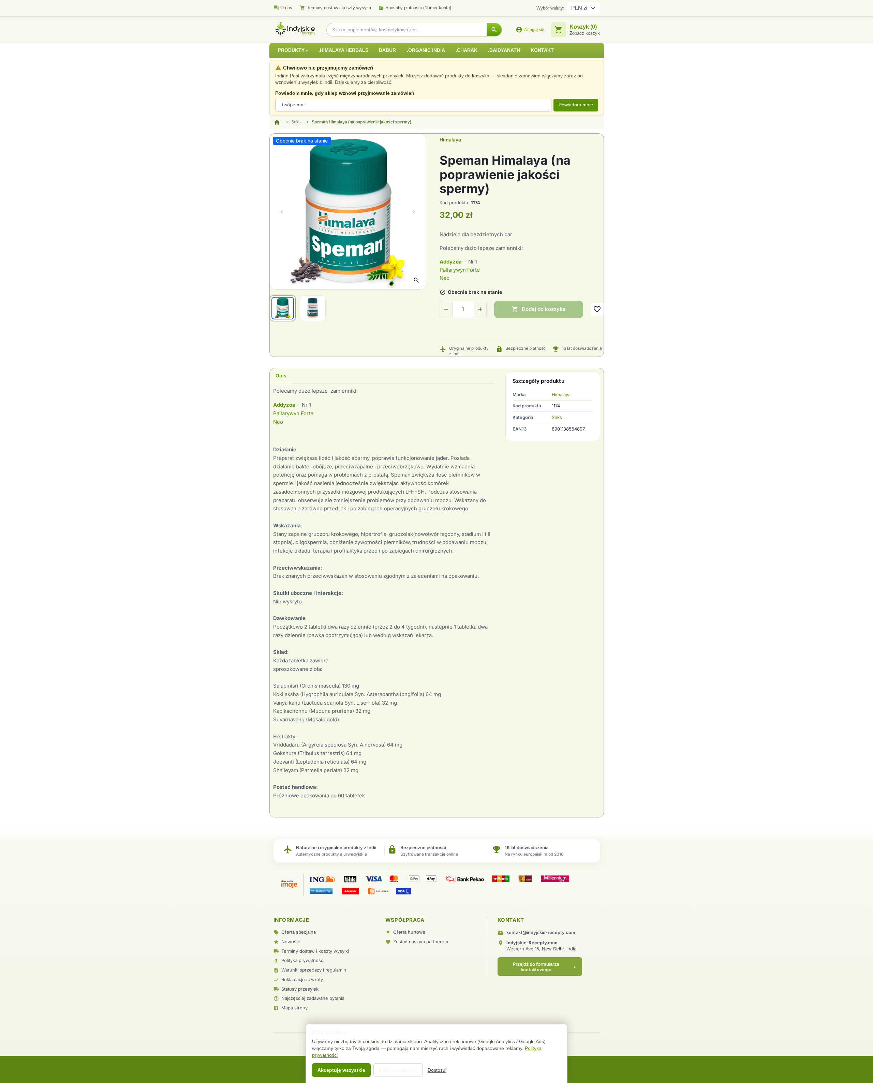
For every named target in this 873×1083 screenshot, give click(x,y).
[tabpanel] (382, 597)
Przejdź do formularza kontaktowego (545, 966)
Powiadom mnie (576, 104)
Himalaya (450, 139)
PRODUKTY (292, 50)
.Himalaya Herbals (343, 50)
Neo (445, 278)
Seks (557, 417)
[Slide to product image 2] (313, 308)
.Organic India (426, 50)
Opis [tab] (281, 375)
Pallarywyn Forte (460, 270)
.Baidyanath (504, 50)
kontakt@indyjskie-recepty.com (540, 932)
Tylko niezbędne (398, 1070)
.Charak (466, 50)
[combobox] (407, 29)
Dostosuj (437, 1070)
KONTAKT (542, 50)
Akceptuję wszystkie (341, 1070)
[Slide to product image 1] (283, 308)
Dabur (387, 50)
